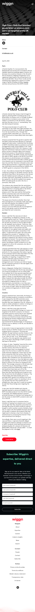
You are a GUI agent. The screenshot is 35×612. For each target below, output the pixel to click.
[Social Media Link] (17, 587)
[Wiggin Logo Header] (7, 4)
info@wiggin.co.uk (7, 53)
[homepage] (17, 519)
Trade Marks (9, 439)
